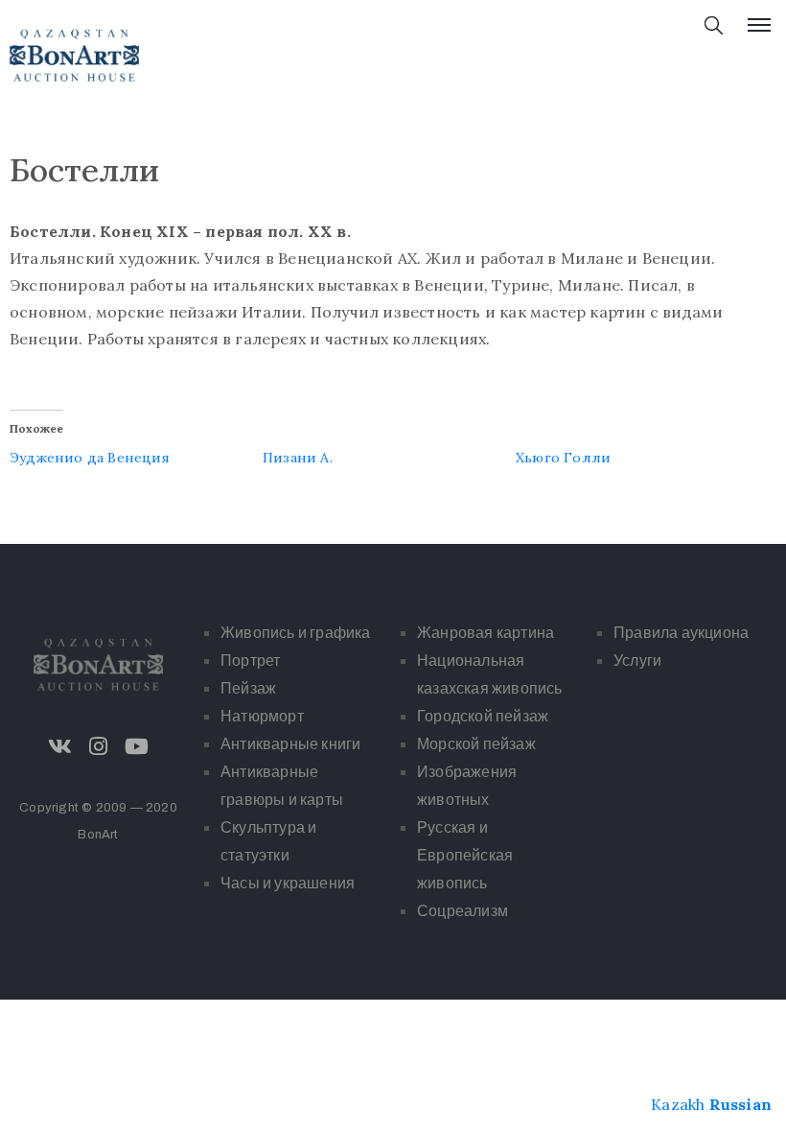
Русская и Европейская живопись (465, 855)
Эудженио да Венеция (90, 457)
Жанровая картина (485, 633)
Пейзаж (248, 688)
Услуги (637, 660)
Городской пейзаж (482, 716)
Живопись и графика (295, 633)
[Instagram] (98, 746)
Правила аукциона (681, 633)
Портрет (250, 660)
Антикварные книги (290, 744)
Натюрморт (262, 716)
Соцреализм (462, 911)
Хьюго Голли (563, 457)
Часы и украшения (287, 883)
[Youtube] (137, 746)
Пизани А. (298, 457)
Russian (740, 1104)
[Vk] (59, 746)
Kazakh (678, 1104)
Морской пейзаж (476, 744)
